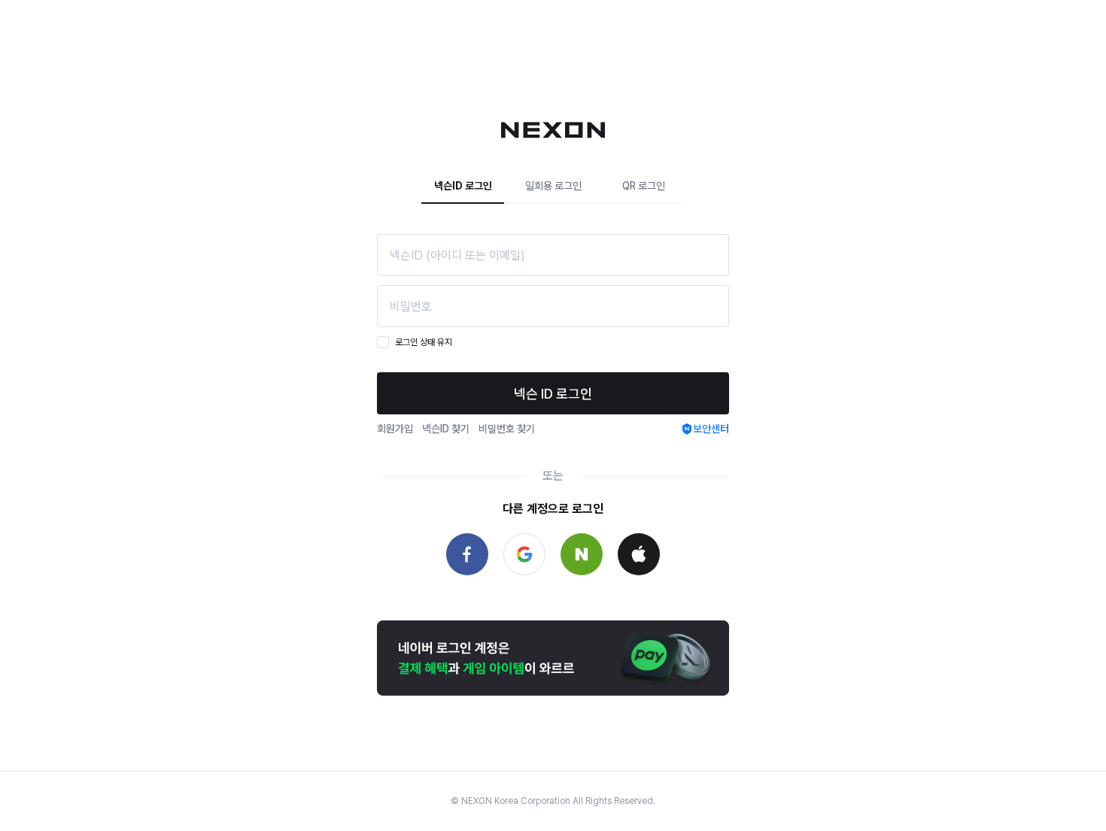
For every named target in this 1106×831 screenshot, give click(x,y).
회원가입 (395, 429)
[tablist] (553, 186)
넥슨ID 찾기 (445, 429)
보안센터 (711, 429)
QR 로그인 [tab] (643, 186)
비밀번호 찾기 (507, 429)
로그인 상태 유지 (423, 342)
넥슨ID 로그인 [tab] (463, 186)
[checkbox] (383, 342)
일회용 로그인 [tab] (553, 186)
